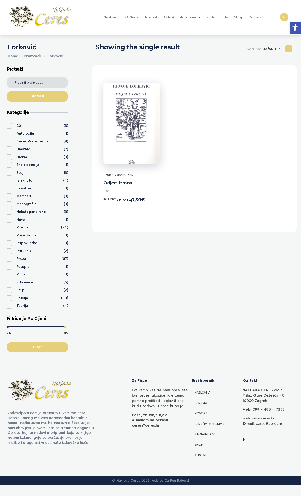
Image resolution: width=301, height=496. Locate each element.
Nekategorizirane (31, 211)
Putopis (23, 266)
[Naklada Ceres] (41, 16)
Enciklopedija (28, 164)
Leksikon (24, 188)
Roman (22, 274)
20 (19, 125)
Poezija (22, 227)
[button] (295, 28)
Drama (22, 157)
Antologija (25, 133)
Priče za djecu (29, 235)
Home (13, 56)
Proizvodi (32, 56)
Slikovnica (25, 282)
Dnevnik (23, 149)
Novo (21, 219)
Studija (22, 298)
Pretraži (37, 96)
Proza (21, 258)
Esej (106, 191)
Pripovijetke (27, 243)
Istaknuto (24, 180)
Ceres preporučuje (33, 141)
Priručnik (24, 251)
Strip (21, 290)
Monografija (27, 204)
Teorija (22, 305)
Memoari (24, 196)
